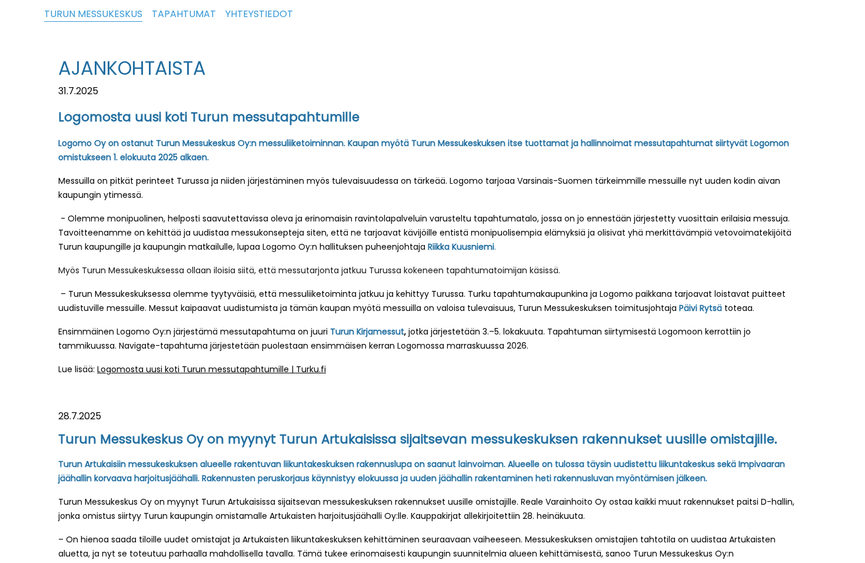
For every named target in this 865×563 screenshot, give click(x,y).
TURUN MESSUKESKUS (93, 14)
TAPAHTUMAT (184, 14)
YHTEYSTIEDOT (259, 14)
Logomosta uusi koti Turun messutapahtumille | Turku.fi (211, 369)
